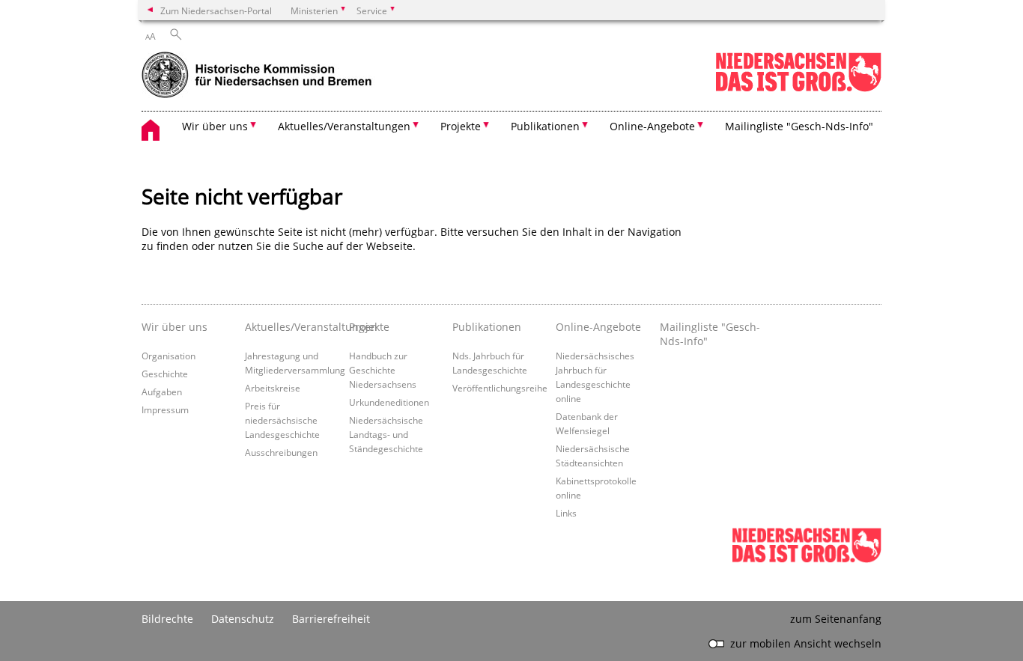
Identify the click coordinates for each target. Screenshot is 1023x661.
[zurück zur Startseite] (273, 76)
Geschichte (165, 374)
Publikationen (486, 327)
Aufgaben (162, 391)
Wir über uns (174, 327)
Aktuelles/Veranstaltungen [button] (344, 126)
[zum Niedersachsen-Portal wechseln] (798, 89)
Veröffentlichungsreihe (499, 388)
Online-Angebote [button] (652, 126)
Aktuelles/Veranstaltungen (293, 327)
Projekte (369, 327)
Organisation (168, 356)
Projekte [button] (460, 126)
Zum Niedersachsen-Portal (216, 10)
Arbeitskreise (272, 388)
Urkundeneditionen (389, 402)
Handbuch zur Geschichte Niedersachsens (382, 370)
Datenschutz (242, 619)
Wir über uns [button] (215, 126)
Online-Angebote (598, 327)
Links (566, 513)
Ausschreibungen (281, 452)
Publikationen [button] (545, 126)
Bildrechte (167, 619)
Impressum (165, 409)
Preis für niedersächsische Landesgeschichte (282, 420)
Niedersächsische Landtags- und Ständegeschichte (386, 434)
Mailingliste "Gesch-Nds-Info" (799, 126)
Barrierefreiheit (331, 619)
